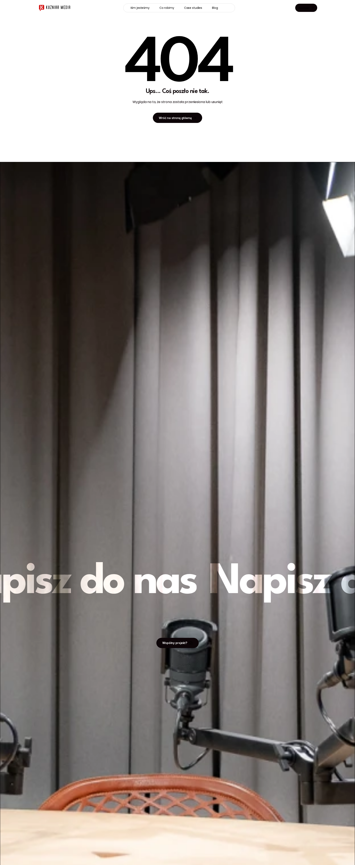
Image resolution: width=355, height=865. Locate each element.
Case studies (193, 8)
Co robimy (166, 8)
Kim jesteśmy (140, 8)
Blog (215, 8)
